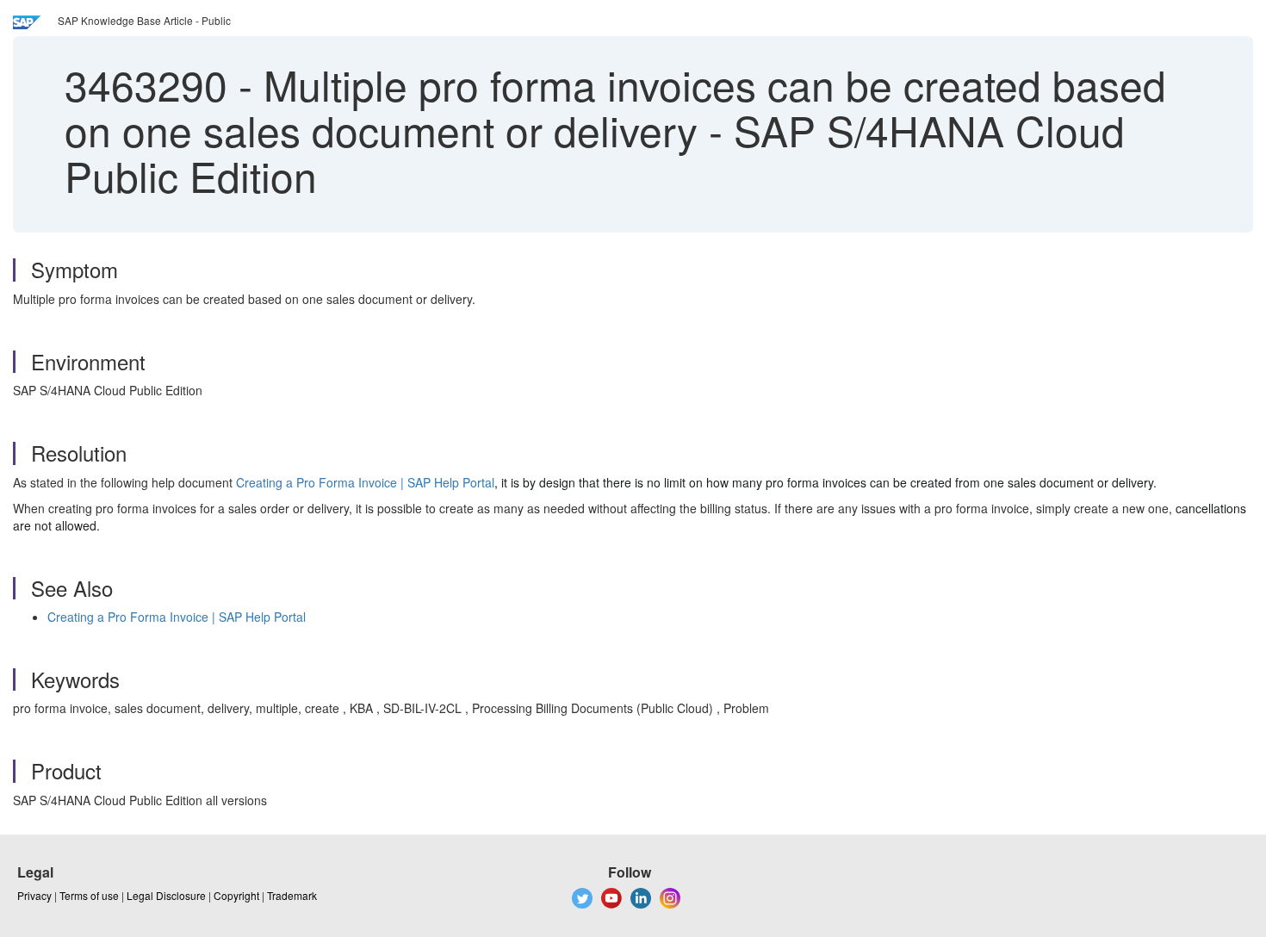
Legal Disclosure (166, 895)
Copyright (236, 895)
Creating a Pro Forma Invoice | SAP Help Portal (365, 482)
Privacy (34, 895)
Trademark (292, 895)
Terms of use (89, 895)
